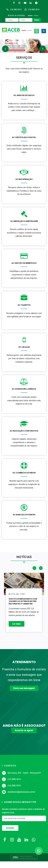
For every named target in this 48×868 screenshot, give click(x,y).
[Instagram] (19, 2)
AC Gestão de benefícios (24, 263)
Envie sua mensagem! (24, 688)
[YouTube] (25, 2)
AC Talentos (24, 305)
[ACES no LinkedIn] (27, 840)
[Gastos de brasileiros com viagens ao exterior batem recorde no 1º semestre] (24, 584)
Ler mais (16, 623)
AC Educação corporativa (24, 431)
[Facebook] (13, 2)
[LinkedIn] (30, 2)
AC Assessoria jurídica (24, 389)
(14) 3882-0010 (15, 9)
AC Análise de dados (24, 95)
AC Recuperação (24, 179)
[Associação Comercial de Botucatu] (17, 30)
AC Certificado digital (24, 137)
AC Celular (24, 347)
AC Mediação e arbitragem (24, 221)
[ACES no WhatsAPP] (34, 840)
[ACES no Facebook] (5, 840)
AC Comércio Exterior (24, 472)
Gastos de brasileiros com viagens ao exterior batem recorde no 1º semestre (23, 601)
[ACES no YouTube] (19, 840)
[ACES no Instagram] (12, 840)
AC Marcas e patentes (24, 514)
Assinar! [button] (10, 827)
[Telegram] (36, 2)
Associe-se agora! (24, 730)
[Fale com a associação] (39, 851)
